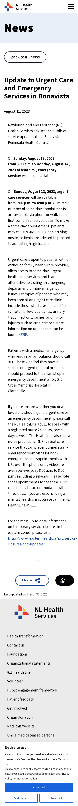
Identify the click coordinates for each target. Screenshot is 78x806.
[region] (39, 774)
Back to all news (25, 57)
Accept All (39, 787)
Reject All (56, 798)
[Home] (39, 612)
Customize (20, 798)
